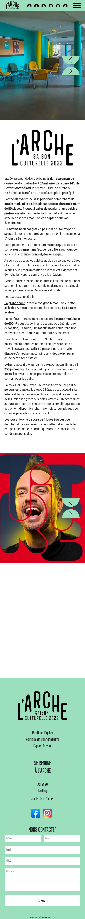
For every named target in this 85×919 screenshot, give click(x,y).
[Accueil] (13, 5)
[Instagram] (48, 813)
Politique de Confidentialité (42, 739)
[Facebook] (37, 813)
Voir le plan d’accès (42, 799)
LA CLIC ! (50, 917)
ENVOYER (42, 900)
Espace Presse (42, 746)
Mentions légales (42, 733)
